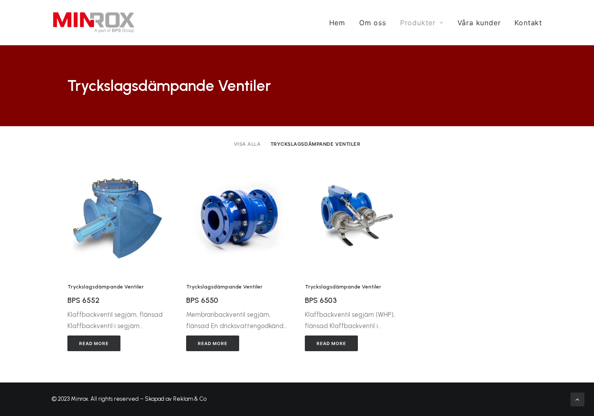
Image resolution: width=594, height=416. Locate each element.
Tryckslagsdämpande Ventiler (105, 287)
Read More (94, 343)
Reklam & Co (190, 399)
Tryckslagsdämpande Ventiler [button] (315, 144)
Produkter (418, 22)
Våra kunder (479, 22)
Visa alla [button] (247, 144)
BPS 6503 (321, 300)
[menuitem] (340, 22)
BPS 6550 (202, 300)
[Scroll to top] (577, 399)
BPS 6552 (83, 300)
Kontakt (528, 22)
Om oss (372, 22)
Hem (337, 22)
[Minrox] (94, 23)
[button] (118, 213)
